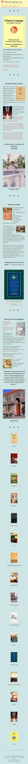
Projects (14, 5)
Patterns (9, 6)
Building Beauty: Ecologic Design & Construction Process (8, 329)
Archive (6, 5)
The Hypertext (14, 6)
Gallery (10, 5)
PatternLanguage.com (13, 2)
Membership (4, 6)
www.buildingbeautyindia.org (9, 356)
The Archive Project (17, 359)
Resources (19, 5)
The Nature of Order (14, 204)
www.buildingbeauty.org (13, 351)
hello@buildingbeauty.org (8, 349)
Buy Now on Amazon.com (11, 66)
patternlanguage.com (16, 761)
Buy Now (14, 304)
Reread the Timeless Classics (14, 83)
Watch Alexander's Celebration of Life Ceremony (7, 324)
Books (3, 5)
